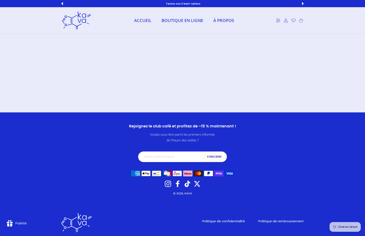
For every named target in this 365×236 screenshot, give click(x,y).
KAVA (188, 193)
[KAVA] (76, 20)
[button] (62, 3)
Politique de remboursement (281, 221)
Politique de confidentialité (223, 221)
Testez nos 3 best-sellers (183, 3)
